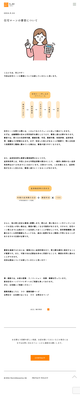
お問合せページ (42, 295)
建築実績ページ (33, 291)
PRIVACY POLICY (40, 378)
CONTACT (40, 358)
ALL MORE (36, 309)
